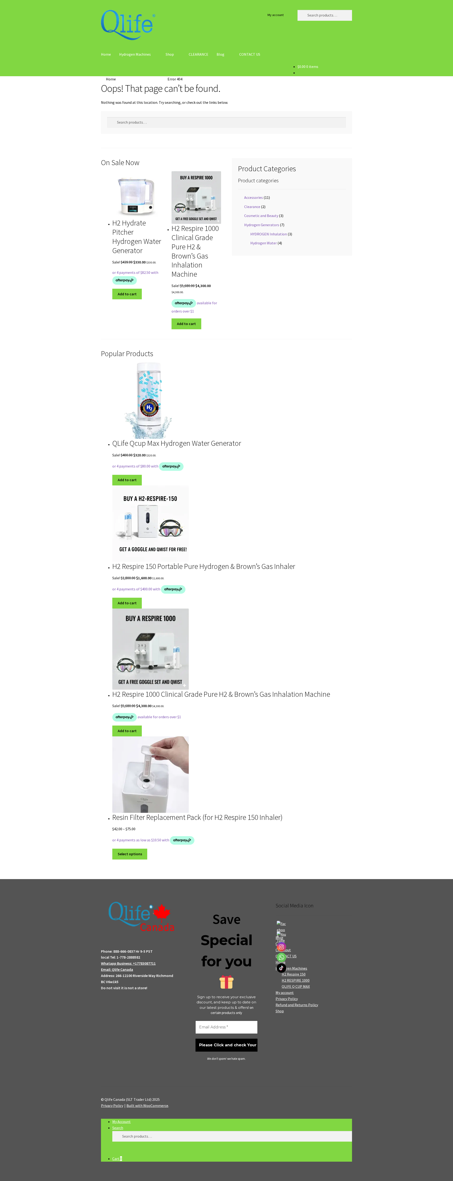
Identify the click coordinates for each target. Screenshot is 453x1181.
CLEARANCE (198, 54)
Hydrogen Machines (135, 54)
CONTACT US (249, 54)
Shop (170, 54)
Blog (220, 54)
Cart (117, 1158)
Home (106, 54)
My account (276, 15)
